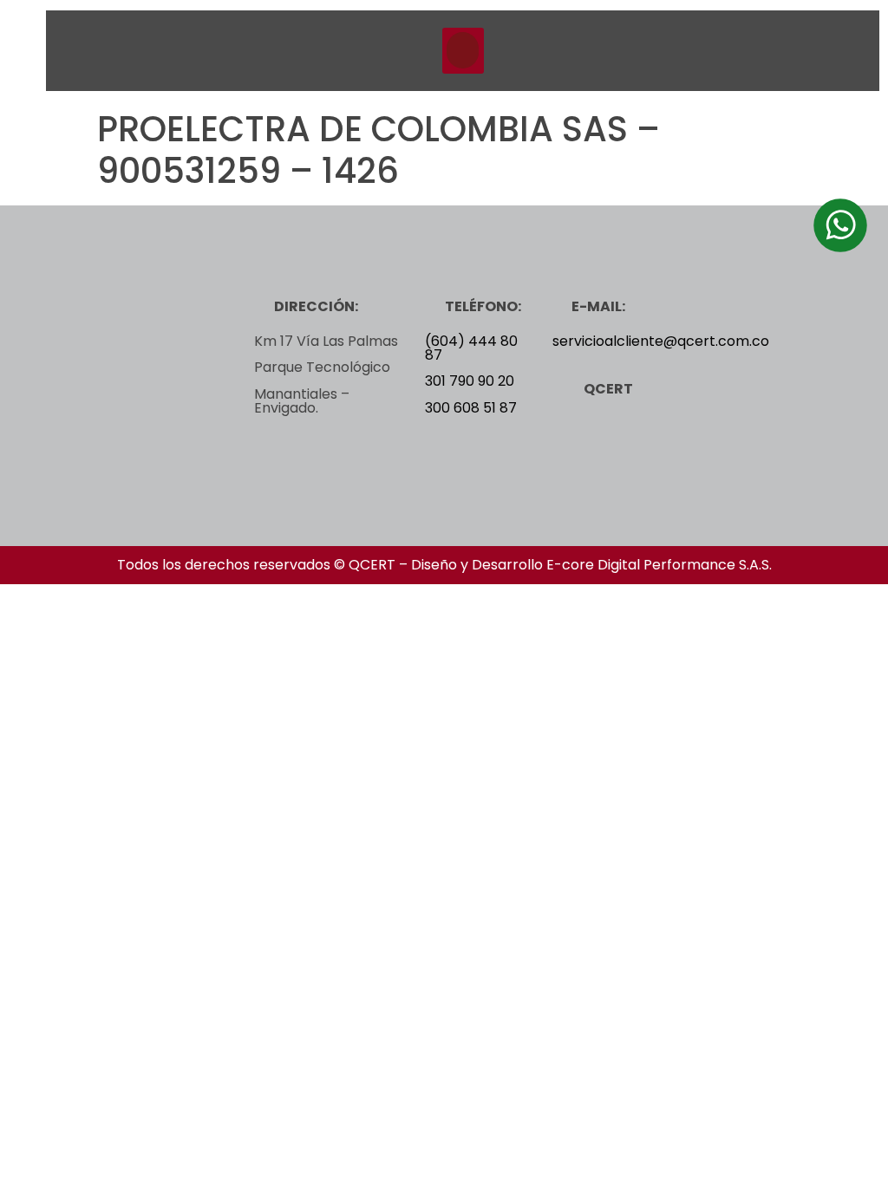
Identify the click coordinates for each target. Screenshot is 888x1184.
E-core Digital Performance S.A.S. (659, 565)
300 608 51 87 (471, 408)
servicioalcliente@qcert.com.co (660, 341)
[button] (463, 51)
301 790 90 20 (469, 381)
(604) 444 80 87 (471, 348)
